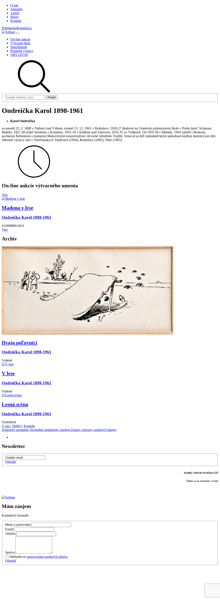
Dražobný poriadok (15, 430)
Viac (5, 195)
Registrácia (24, 28)
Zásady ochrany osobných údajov (94, 430)
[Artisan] (8, 32)
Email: (9, 529)
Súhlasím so (38, 556)
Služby (17, 426)
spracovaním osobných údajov (47, 556)
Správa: (10, 552)
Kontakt (29, 426)
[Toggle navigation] (17, 33)
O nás (6, 426)
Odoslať (10, 461)
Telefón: (10, 533)
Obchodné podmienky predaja (50, 430)
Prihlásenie (9, 28)
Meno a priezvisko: (18, 524)
